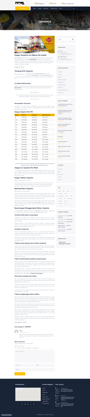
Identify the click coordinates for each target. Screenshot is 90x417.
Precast (59, 177)
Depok (65, 193)
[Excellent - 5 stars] (36, 348)
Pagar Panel (70, 198)
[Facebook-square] (25, 404)
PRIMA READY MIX (62, 85)
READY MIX (45, 8)
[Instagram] (31, 404)
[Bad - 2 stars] (18, 348)
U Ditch (65, 203)
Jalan (71, 196)
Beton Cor (60, 169)
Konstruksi (60, 174)
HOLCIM (60, 74)
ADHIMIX (60, 72)
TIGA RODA (60, 92)
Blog (59, 171)
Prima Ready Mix (18, 322)
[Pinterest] (28, 404)
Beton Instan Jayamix (62, 141)
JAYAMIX (39, 8)
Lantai (65, 198)
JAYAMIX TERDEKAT (62, 79)
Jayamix (60, 198)
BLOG (60, 8)
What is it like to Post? (20, 346)
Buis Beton (60, 136)
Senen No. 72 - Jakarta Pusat (68, 3)
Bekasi (60, 191)
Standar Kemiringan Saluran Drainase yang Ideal (64, 125)
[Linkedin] (34, 404)
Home (42, 18)
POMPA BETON (54, 8)
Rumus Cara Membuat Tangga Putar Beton (65, 131)
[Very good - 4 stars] (28, 348)
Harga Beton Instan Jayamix (36, 273)
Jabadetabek (61, 196)
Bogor (68, 191)
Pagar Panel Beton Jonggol (64, 156)
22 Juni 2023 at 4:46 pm (24, 332)
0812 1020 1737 (53, 3)
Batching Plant (18, 87)
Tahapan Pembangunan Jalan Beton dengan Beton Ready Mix (65, 118)
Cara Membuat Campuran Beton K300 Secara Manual (65, 105)
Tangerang (61, 203)
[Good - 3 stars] (23, 348)
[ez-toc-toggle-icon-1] (22, 67)
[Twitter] (22, 404)
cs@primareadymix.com (39, 3)
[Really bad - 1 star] (15, 348)
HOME (34, 8)
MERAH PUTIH (61, 82)
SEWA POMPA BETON (63, 90)
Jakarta (66, 196)
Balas (54, 330)
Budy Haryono (61, 225)
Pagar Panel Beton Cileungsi (64, 146)
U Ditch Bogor (69, 219)
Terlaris (60, 179)
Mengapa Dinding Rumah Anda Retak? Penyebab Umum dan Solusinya (65, 112)
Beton (64, 191)
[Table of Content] (22, 67)
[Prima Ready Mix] (19, 3)
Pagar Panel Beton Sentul (63, 151)
